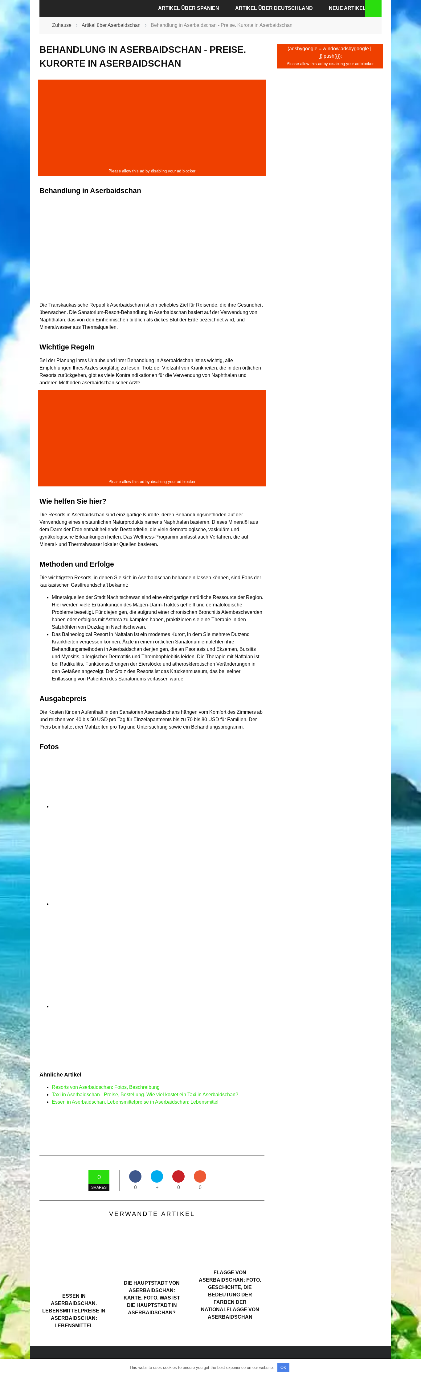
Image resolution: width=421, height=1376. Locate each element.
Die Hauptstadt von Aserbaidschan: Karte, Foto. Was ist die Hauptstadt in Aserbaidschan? (152, 1297)
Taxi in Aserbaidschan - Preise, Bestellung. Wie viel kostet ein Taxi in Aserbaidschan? (145, 1094)
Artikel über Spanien (188, 8)
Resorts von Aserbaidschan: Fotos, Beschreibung (106, 1087)
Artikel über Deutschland (274, 8)
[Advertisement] (152, 124)
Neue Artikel (347, 8)
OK (283, 1367)
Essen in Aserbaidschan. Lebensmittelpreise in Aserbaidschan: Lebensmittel (135, 1102)
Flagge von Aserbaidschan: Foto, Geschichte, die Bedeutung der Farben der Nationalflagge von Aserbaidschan (230, 1295)
